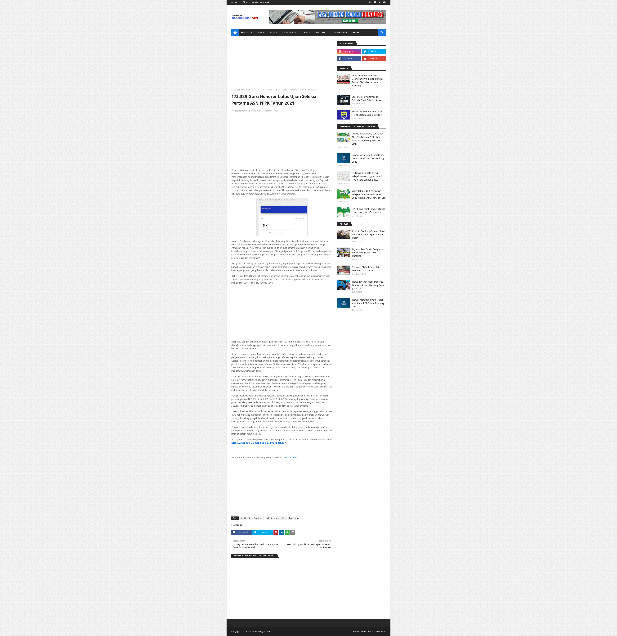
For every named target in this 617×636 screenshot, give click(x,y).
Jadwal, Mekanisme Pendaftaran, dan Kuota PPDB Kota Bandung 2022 (368, 158)
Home (234, 2)
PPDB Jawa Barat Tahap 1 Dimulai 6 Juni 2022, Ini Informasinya (368, 211)
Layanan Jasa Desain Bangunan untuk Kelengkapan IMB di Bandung (367, 252)
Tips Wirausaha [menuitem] (339, 32)
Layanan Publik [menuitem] (290, 32)
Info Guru (258, 518)
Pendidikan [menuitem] (247, 32)
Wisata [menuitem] (274, 32)
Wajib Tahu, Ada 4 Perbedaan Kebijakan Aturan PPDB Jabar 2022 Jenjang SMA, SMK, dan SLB (369, 194)
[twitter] (379, 2)
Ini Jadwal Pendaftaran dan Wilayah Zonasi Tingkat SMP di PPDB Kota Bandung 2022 (367, 176)
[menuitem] (235, 32)
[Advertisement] (282, 63)
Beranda (235, 90)
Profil (363, 632)
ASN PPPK (245, 518)
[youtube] (384, 2)
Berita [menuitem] (261, 32)
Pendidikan (245, 90)
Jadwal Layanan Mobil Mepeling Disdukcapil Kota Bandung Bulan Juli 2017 (368, 285)
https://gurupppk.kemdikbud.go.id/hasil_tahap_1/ (259, 443)
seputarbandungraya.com (246, 111)
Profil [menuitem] (356, 32)
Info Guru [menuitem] (321, 32)
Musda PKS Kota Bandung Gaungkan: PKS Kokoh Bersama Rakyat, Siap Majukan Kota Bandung (368, 80)
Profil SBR (244, 2)
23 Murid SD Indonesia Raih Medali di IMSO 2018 (366, 269)
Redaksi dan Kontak (260, 2)
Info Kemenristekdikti (276, 518)
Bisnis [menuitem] (307, 32)
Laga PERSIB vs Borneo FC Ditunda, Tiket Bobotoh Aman (367, 99)
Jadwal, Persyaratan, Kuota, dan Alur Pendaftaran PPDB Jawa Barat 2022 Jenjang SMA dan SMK (367, 138)
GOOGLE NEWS (290, 457)
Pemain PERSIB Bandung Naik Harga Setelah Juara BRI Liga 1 (367, 113)
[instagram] (370, 2)
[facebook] (374, 2)
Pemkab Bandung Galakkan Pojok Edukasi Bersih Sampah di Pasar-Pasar (369, 234)
